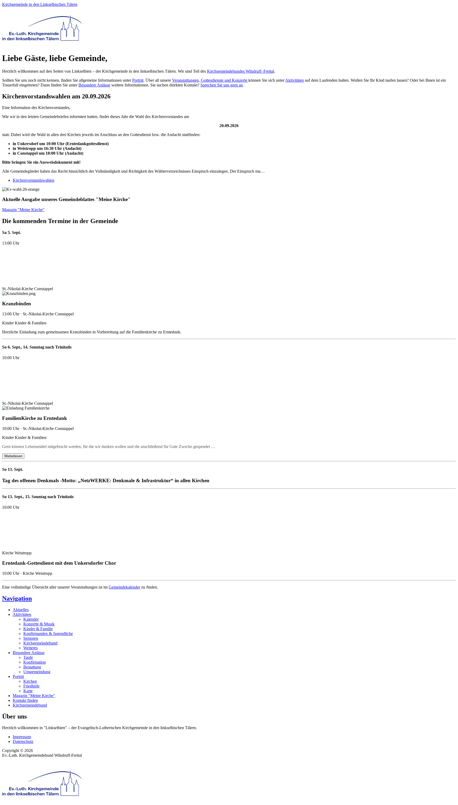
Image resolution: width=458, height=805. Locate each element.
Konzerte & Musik (39, 624)
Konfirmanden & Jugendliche (48, 633)
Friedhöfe (31, 686)
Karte (28, 691)
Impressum (22, 736)
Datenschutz (23, 741)
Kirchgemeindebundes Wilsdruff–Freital (240, 71)
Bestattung (32, 667)
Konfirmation (34, 662)
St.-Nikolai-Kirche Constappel (27, 288)
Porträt (137, 80)
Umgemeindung (36, 671)
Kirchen (30, 681)
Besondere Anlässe (94, 85)
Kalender (31, 619)
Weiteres (30, 648)
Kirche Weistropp (17, 553)
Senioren (30, 638)
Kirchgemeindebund (40, 643)
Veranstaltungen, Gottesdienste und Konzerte (210, 80)
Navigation (17, 598)
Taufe (28, 657)
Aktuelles (21, 609)
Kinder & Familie (38, 628)
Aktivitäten (294, 80)
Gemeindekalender (124, 587)
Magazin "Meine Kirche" (23, 209)
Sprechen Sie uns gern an (221, 85)
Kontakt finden (25, 700)
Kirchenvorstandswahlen (33, 180)
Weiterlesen (13, 456)
